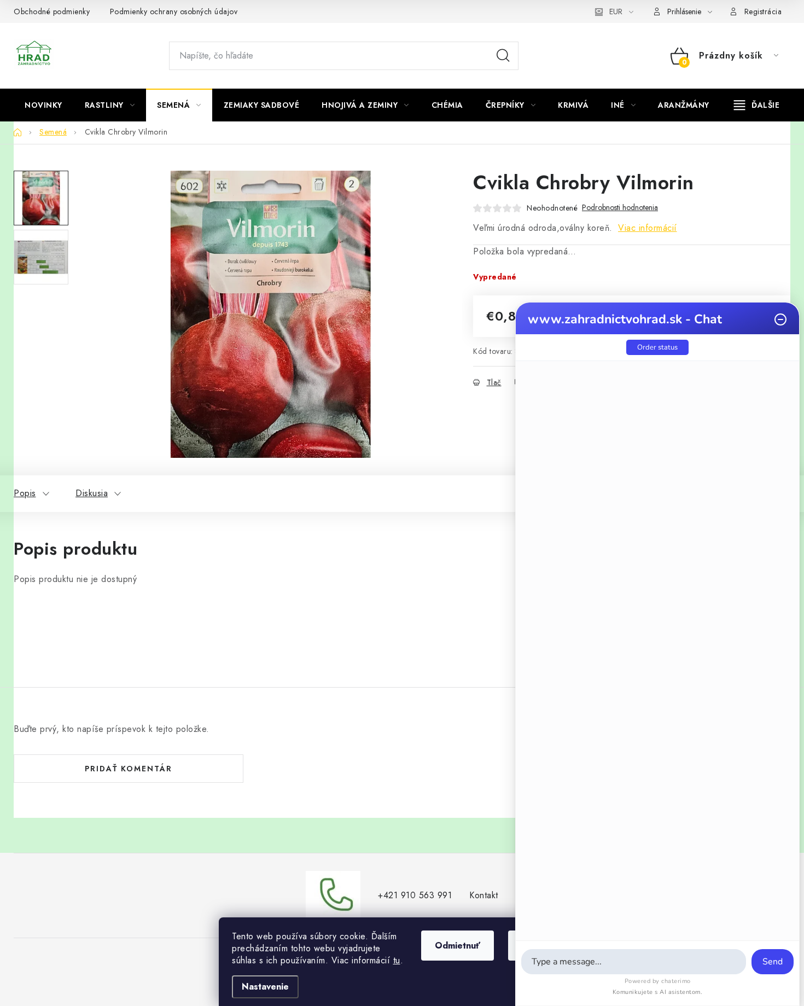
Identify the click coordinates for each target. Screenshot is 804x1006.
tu (396, 960)
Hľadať (503, 56)
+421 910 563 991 (415, 895)
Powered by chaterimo (658, 981)
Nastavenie (265, 986)
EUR (616, 11)
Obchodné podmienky (52, 11)
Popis (25, 493)
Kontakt (483, 895)
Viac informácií (647, 228)
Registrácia (763, 11)
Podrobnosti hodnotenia (620, 207)
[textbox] (633, 961)
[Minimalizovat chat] (780, 319)
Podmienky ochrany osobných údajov (174, 11)
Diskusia (91, 493)
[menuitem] (43, 105)
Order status (657, 347)
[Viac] (757, 105)
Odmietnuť (457, 945)
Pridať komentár (128, 768)
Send (772, 962)
